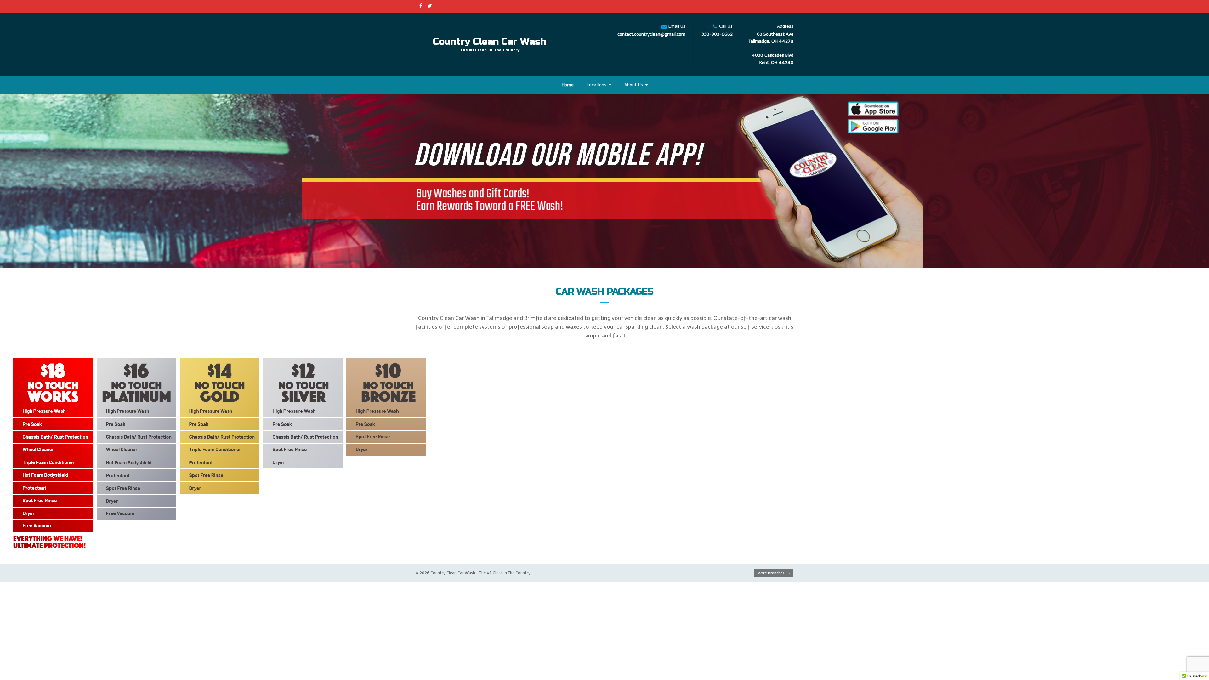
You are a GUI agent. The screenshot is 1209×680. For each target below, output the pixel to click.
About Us (633, 85)
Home (568, 85)
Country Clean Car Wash (489, 41)
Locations (596, 85)
